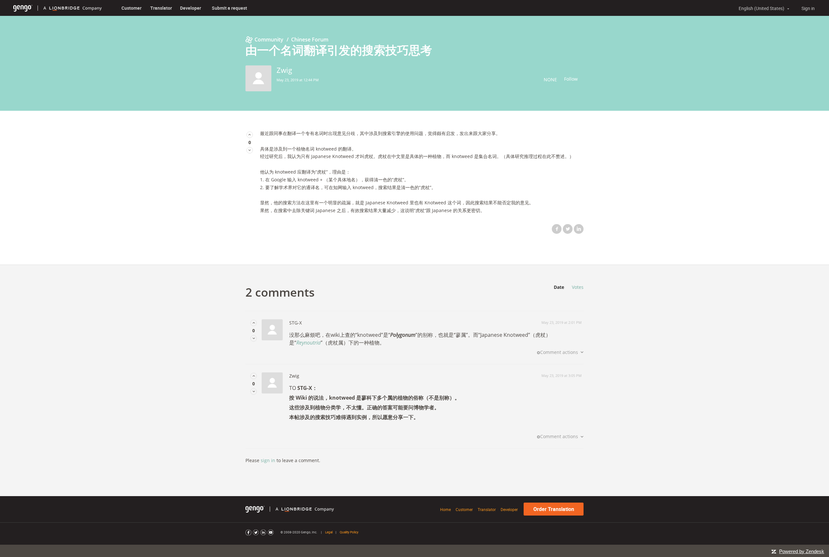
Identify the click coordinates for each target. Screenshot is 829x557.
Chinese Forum (309, 39)
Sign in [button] (808, 8)
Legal (329, 532)
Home (445, 509)
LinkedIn (579, 229)
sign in (268, 460)
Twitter (568, 229)
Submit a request (229, 8)
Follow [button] (571, 79)
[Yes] (249, 134)
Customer (131, 8)
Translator (161, 8)
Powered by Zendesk (801, 551)
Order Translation (553, 509)
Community (269, 39)
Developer (190, 8)
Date (559, 287)
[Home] (22, 8)
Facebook (557, 229)
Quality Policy (349, 532)
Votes (578, 287)
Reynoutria (308, 342)
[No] (249, 150)
